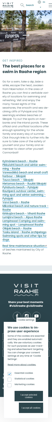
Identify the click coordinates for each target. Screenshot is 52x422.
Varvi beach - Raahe (15, 202)
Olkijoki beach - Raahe (17, 228)
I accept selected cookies (29, 396)
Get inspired (12, 61)
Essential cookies (24, 373)
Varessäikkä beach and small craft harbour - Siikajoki (25, 174)
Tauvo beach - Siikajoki (17, 180)
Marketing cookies (25, 384)
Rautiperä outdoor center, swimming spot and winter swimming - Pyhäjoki (24, 194)
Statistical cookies (24, 378)
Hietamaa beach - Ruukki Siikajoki (24, 183)
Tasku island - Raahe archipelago (24, 232)
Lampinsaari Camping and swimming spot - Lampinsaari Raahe (23, 223)
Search (30, 5)
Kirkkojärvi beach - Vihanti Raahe (23, 213)
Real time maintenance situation (23, 246)
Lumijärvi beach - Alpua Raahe (22, 217)
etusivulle (14, 285)
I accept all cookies (31, 408)
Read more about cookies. (22, 364)
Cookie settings (26, 319)
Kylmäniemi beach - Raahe (20, 161)
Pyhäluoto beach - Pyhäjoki (20, 187)
